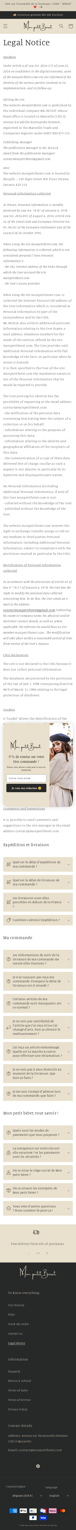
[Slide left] (28, 1253)
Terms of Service (19, 1399)
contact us (15, 1333)
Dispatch (14, 1371)
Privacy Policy (18, 1409)
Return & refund (19, 1380)
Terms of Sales (18, 1390)
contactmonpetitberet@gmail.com (29, 610)
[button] (5, 26)
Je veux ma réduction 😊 (26, 788)
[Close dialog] (69, 727)
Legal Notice (16, 1343)
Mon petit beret (32, 1525)
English (54, 1495)
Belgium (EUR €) (22, 1495)
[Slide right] (47, 1253)
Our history (16, 1305)
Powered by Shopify (48, 1525)
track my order (18, 1324)
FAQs (11, 1314)
